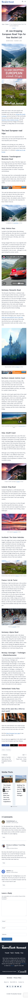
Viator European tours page (13, 733)
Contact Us (21, 982)
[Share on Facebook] (6, 745)
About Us (6, 982)
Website (4, 934)
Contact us (23, 963)
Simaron (17, 575)
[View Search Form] (22, 1)
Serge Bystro (15, 223)
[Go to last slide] (4, 790)
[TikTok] (21, 986)
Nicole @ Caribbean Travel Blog (15, 845)
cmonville (14, 626)
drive (3, 749)
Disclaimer (9, 978)
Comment (4, 899)
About (12, 965)
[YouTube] (18, 986)
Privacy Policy (17, 978)
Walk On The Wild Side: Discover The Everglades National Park (7, 759)
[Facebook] (7, 986)
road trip (8, 749)
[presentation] (7, 779)
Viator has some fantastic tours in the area (12, 317)
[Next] (24, 790)
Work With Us (13, 982)
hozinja (18, 481)
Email (4, 928)
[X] (10, 986)
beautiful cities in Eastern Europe (10, 120)
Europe (14, 28)
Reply (4, 837)
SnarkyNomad (10, 821)
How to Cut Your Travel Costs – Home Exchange (21, 758)
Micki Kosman (10, 40)
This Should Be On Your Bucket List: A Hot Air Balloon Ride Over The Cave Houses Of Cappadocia (7, 793)
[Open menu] (25, 1)
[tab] (11, 806)
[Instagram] (12, 986)
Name (4, 921)
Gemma (8, 871)
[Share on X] (14, 745)
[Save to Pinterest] (22, 745)
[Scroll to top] (24, 990)
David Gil (15, 532)
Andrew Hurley (22, 426)
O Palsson (17, 367)
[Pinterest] (15, 986)
